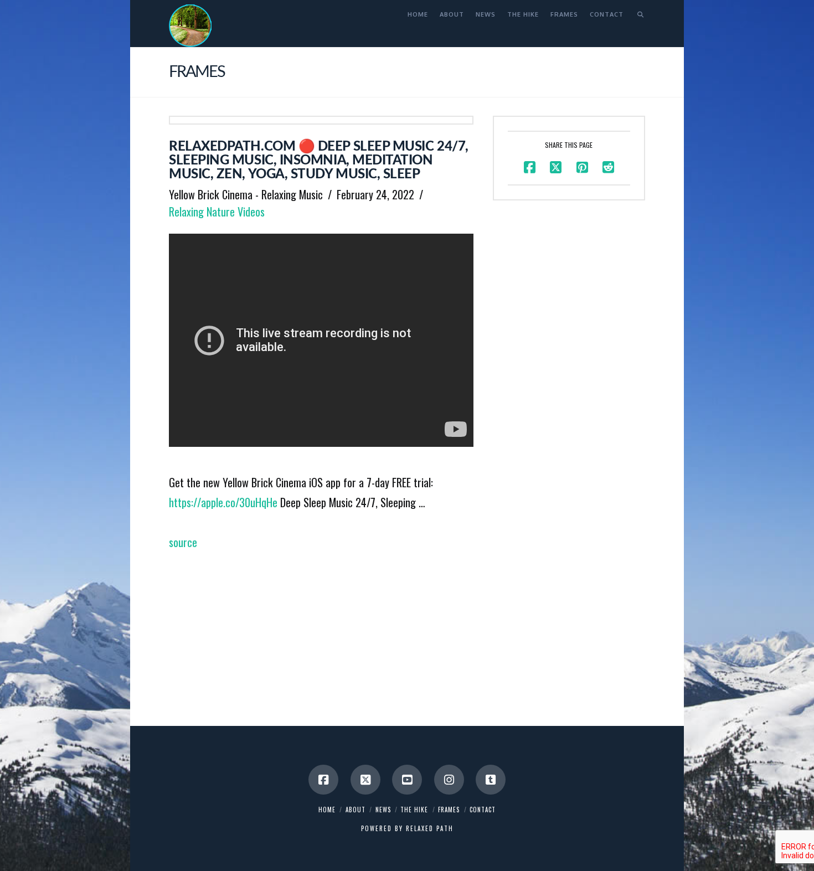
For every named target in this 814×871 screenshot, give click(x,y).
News (383, 809)
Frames (449, 809)
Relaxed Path (430, 828)
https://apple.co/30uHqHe (223, 502)
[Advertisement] (321, 630)
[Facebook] (323, 780)
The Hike (414, 809)
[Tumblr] (491, 780)
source (183, 542)
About (355, 809)
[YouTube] (407, 780)
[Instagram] (449, 780)
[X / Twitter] (365, 780)
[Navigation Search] (637, 14)
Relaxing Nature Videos (217, 211)
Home (327, 809)
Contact (483, 809)
